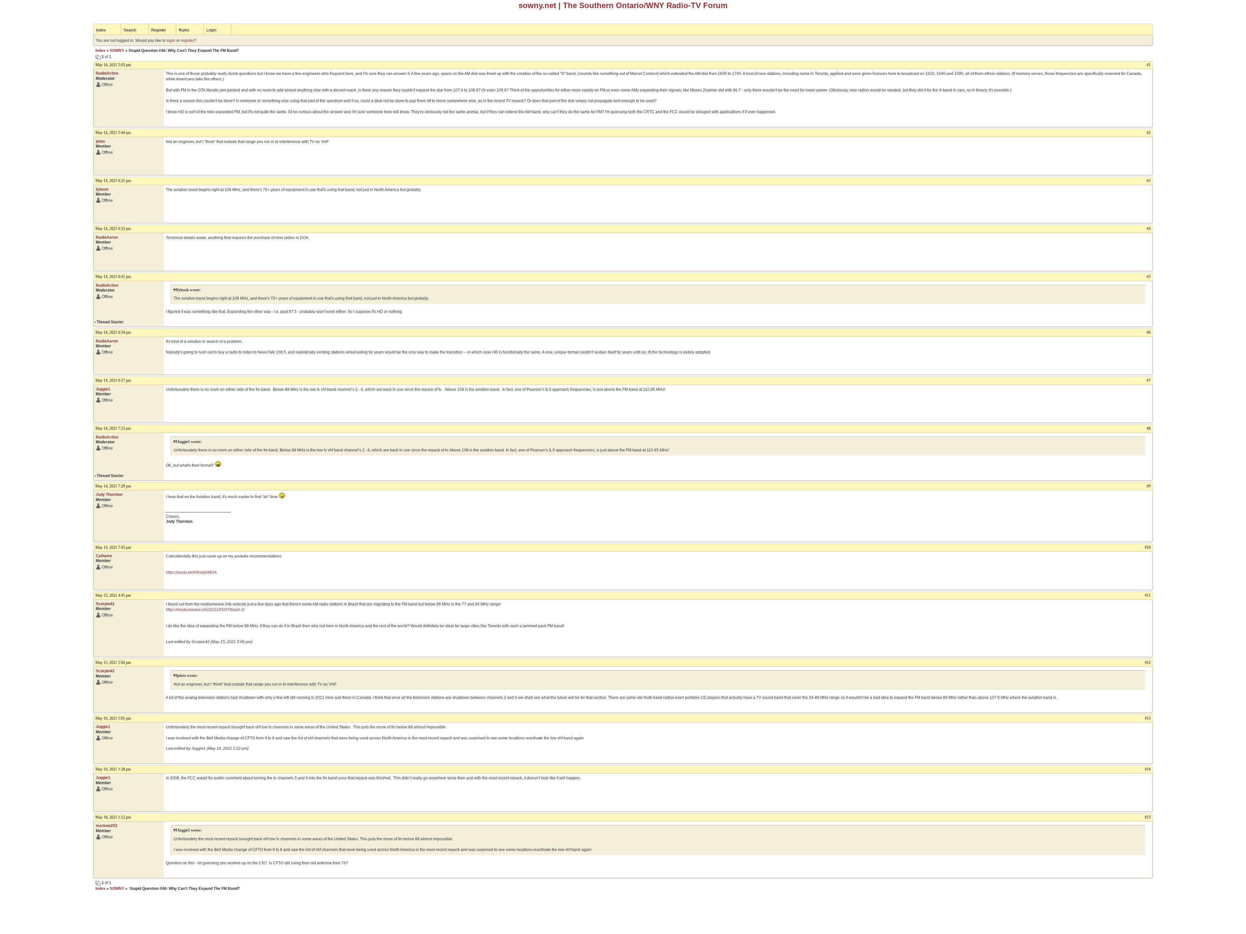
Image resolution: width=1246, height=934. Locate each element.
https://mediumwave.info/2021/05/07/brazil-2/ (205, 609)
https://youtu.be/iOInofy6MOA (191, 572)
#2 (1149, 132)
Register (158, 30)
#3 (1149, 180)
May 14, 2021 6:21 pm (113, 180)
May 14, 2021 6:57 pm (113, 380)
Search (130, 30)
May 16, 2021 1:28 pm (113, 769)
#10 (1148, 547)
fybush (102, 189)
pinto (100, 141)
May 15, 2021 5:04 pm (113, 662)
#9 (1149, 486)
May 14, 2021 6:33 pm (113, 228)
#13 (1148, 718)
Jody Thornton (109, 494)
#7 (1149, 380)
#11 (1148, 595)
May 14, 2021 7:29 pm (113, 486)
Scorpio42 (105, 604)
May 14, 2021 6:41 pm (113, 276)
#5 (1149, 276)
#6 (1149, 332)
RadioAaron (107, 237)
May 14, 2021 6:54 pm (113, 332)
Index (101, 30)
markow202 (106, 825)
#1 (1149, 65)
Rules (184, 30)
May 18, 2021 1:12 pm (113, 817)
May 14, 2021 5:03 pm (113, 65)
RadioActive (107, 73)
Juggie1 (103, 389)
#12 (1148, 662)
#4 (1149, 228)
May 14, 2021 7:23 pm (113, 428)
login (170, 40)
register (187, 40)
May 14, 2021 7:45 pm (113, 547)
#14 (1148, 769)
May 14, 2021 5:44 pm (113, 132)
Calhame (104, 556)
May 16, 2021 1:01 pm (113, 718)
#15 (1148, 817)
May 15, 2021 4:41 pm (113, 595)
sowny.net (537, 5)
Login (211, 30)
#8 (1149, 428)
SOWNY (117, 50)
